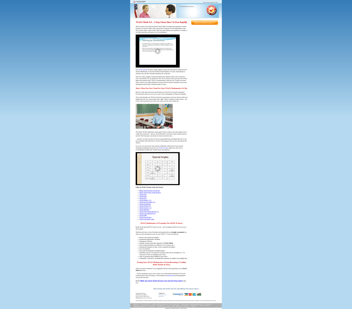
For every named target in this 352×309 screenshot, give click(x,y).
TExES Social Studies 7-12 (205, 305)
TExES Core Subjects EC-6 (174, 304)
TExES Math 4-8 (137, 305)
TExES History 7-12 (208, 304)
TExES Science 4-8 (185, 305)
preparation (170, 275)
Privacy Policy (187, 306)
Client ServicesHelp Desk (162, 295)
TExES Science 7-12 (194, 305)
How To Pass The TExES (145, 304)
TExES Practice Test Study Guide (163, 306)
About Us (193, 306)
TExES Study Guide (151, 306)
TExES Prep (168, 305)
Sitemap (172, 306)
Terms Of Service (179, 306)
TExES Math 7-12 (145, 305)
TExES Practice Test (160, 305)
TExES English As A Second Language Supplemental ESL (192, 304)
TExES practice (143, 69)
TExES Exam (136, 304)
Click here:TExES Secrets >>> (204, 23)
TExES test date (163, 148)
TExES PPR (152, 305)
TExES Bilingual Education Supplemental (159, 304)
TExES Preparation (176, 305)
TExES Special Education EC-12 (140, 306)
